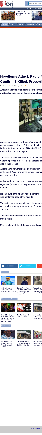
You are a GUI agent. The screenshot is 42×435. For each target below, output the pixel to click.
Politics (13, 24)
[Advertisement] (21, 50)
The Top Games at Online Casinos (23, 315)
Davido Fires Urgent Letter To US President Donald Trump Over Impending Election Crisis (24, 291)
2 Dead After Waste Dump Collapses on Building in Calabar (23, 343)
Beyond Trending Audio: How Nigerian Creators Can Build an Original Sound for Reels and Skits (8, 318)
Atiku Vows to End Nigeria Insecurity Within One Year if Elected (6, 344)
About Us (37, 428)
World (21, 24)
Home (30, 8)
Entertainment (31, 24)
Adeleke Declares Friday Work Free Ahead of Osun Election (8, 289)
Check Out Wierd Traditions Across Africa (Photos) (23, 13)
